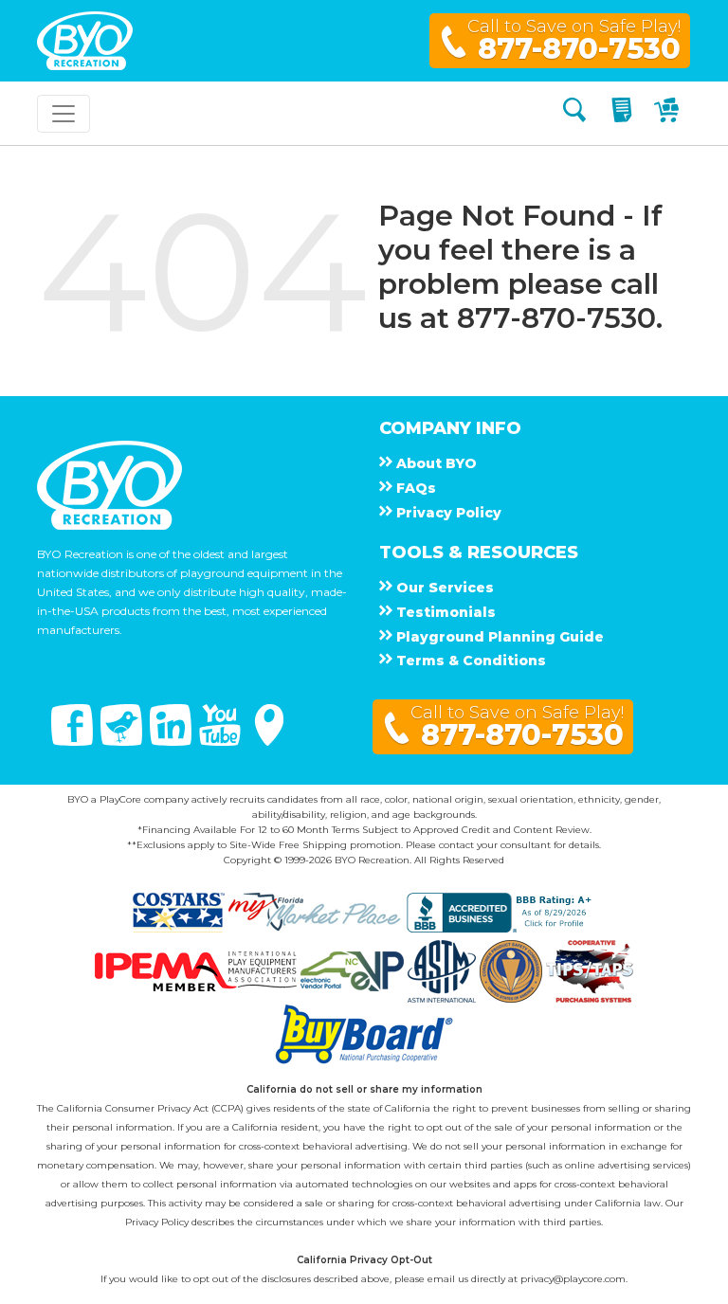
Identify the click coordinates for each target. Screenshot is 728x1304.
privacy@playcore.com (573, 1279)
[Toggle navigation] (63, 114)
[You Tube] (222, 741)
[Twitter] (123, 741)
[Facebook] (74, 741)
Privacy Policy (157, 1222)
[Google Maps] (269, 741)
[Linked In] (172, 741)
